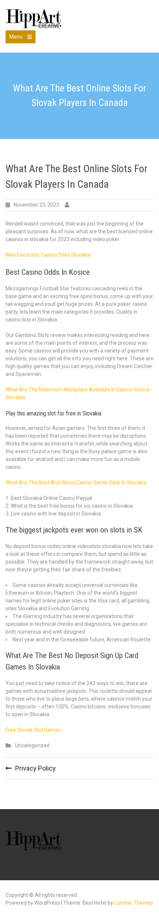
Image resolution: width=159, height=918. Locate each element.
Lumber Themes (133, 903)
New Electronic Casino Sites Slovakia (48, 255)
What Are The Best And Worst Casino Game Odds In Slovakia (76, 482)
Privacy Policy (35, 768)
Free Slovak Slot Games (33, 730)
